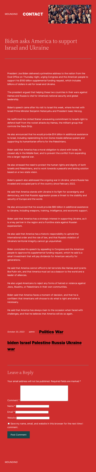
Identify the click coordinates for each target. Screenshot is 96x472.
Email (11, 412)
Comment (13, 400)
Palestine (41, 342)
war (11, 349)
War (59, 331)
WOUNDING (11, 14)
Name (11, 406)
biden (13, 342)
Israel (25, 342)
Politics (46, 331)
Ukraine (74, 342)
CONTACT (33, 14)
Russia (58, 342)
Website (11, 417)
